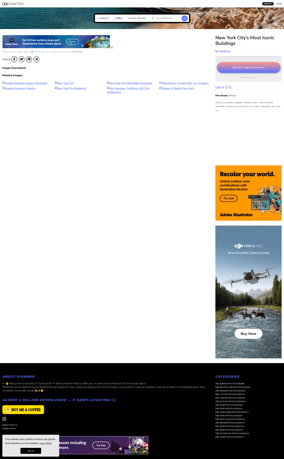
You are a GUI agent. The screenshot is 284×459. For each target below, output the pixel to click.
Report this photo (249, 77)
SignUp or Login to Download (248, 67)
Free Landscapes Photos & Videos (231, 412)
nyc (251, 106)
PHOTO (104, 18)
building (247, 102)
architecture (228, 102)
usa (216, 110)
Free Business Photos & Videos (230, 391)
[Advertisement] (246, 138)
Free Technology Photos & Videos (231, 433)
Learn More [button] (45, 443)
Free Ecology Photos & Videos (230, 401)
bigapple (239, 102)
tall (273, 106)
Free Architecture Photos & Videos (232, 387)
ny (248, 106)
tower (277, 106)
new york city (240, 106)
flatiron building (266, 102)
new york (230, 106)
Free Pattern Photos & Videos (229, 423)
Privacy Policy (9, 425)
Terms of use (8, 429)
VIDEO (119, 18)
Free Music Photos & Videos (228, 416)
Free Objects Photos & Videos (229, 419)
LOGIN (279, 3)
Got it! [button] (31, 450)
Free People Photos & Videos (229, 426)
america (219, 102)
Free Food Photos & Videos (228, 409)
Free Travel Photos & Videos (229, 437)
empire (255, 102)
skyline (257, 106)
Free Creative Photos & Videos (230, 398)
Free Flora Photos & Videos (228, 405)
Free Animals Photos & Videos (229, 384)
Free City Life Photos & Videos (229, 394)
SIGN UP (268, 3)
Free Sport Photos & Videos (228, 430)
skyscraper (266, 106)
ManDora (224, 51)
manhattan (220, 106)
